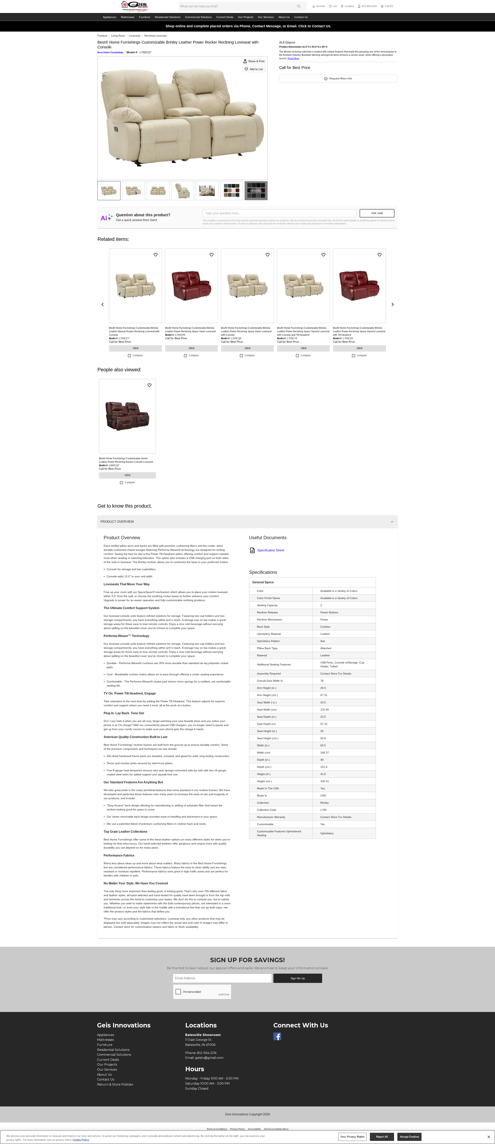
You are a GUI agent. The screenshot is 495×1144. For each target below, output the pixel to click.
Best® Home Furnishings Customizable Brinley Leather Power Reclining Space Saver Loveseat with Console (246, 331)
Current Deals (224, 17)
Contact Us (301, 17)
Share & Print (256, 61)
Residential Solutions (167, 17)
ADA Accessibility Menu (276, 1129)
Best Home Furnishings (110, 52)
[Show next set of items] (392, 304)
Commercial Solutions (198, 17)
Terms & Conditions (217, 1129)
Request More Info (340, 78)
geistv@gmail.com (209, 1058)
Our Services (266, 17)
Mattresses (127, 17)
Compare (138, 355)
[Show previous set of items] (102, 304)
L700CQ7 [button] (145, 52)
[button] (313, 6)
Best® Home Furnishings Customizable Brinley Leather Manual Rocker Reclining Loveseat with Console (134, 331)
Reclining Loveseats (155, 35)
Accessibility (254, 1129)
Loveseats (135, 35)
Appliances (109, 17)
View (135, 348)
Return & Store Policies (115, 1084)
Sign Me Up (298, 978)
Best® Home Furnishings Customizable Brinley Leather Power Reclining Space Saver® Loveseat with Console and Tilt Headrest (303, 331)
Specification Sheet (270, 550)
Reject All (382, 1136)
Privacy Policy (237, 1129)
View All (256, 190)
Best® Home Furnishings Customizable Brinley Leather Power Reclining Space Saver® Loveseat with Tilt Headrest (359, 331)
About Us (284, 17)
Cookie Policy (81, 1139)
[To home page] (135, 6)
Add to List (256, 69)
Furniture (144, 17)
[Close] (489, 1137)
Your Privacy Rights (352, 1136)
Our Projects (245, 17)
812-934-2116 (206, 1053)
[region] (247, 1137)
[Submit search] (299, 6)
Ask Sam (377, 213)
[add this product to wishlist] (155, 254)
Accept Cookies (409, 1136)
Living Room (118, 35)
